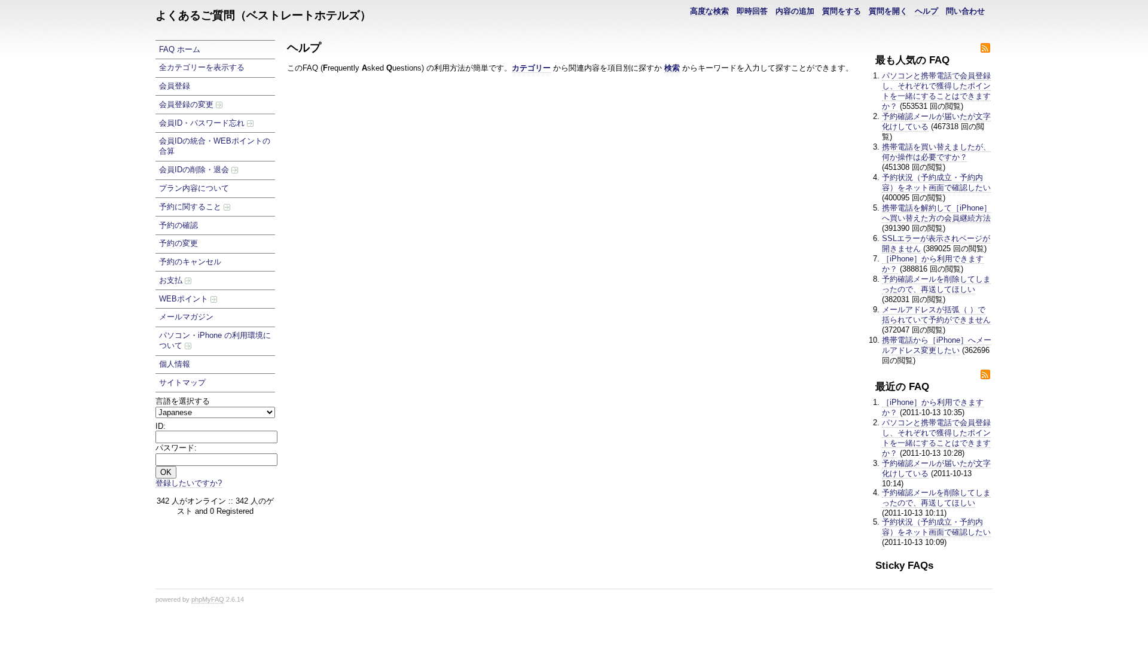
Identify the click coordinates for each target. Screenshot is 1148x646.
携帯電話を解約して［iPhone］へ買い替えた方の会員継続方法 (936, 213)
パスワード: (176, 447)
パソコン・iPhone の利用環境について (215, 340)
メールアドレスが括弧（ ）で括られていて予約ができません (936, 314)
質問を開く (888, 11)
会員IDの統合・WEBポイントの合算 (214, 146)
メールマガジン (186, 316)
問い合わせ (965, 11)
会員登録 (174, 85)
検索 (672, 67)
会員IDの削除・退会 (195, 169)
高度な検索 (709, 11)
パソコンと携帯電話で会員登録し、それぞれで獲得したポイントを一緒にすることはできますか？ (936, 91)
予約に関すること (191, 206)
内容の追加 (794, 11)
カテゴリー (531, 67)
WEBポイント (184, 298)
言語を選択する (182, 401)
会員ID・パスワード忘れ (203, 122)
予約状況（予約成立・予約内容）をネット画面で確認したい (936, 182)
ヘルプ (926, 11)
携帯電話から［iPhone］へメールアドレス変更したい (936, 345)
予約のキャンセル (190, 261)
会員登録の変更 (187, 104)
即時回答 (752, 11)
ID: (160, 426)
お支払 (172, 280)
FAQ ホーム (179, 49)
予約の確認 (178, 225)
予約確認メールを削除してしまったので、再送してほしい (936, 284)
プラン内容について (194, 188)
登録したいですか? (188, 483)
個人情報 (174, 363)
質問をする (841, 11)
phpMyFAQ (207, 599)
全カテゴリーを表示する (202, 67)
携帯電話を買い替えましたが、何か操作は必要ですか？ (936, 152)
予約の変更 (178, 243)
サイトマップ (182, 382)
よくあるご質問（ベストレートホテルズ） (263, 15)
